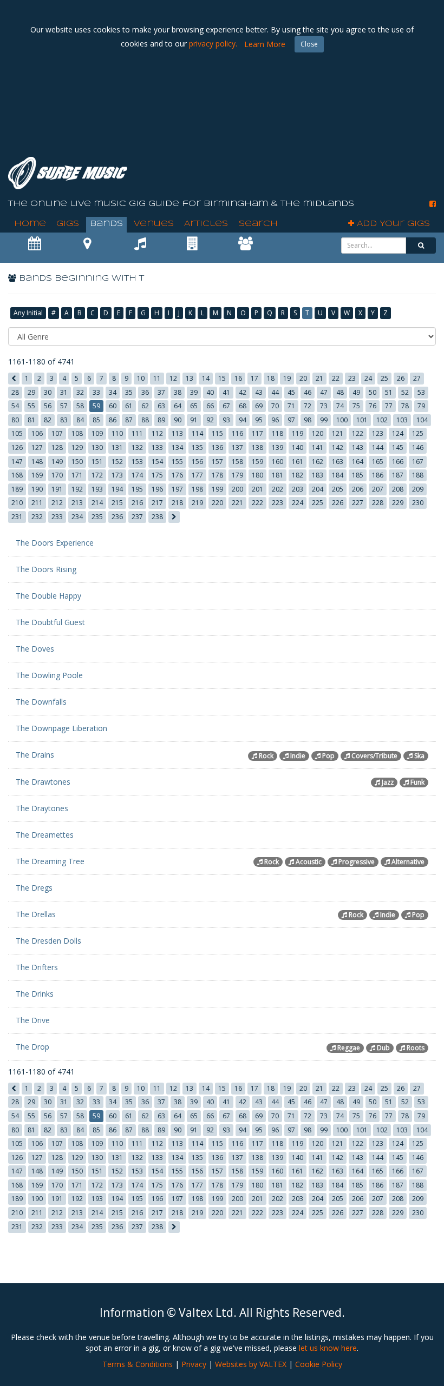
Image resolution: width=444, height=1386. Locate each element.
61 (129, 405)
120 (317, 433)
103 (402, 420)
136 (217, 447)
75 (356, 405)
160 (277, 461)
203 (297, 489)
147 (17, 461)
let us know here (328, 1348)
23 (352, 378)
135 (197, 447)
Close (309, 44)
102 (382, 420)
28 (15, 392)
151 (97, 461)
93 (226, 420)
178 (217, 475)
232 (37, 516)
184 (337, 475)
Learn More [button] (264, 44)
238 (157, 516)
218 (177, 502)
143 (357, 447)
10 (141, 378)
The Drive (33, 1020)
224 (297, 502)
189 (17, 489)
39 (194, 392)
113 (177, 433)
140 (297, 447)
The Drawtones (43, 782)
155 (177, 461)
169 (37, 475)
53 (421, 392)
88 (145, 420)
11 (157, 378)
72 (307, 405)
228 (377, 502)
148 (37, 461)
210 (17, 502)
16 (238, 378)
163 (337, 461)
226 (337, 502)
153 (137, 461)
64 (177, 405)
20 (303, 378)
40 (210, 392)
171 (77, 475)
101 (362, 420)
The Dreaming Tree (50, 861)
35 (129, 392)
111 (137, 433)
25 (384, 378)
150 (77, 461)
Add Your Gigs (392, 224)
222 (257, 502)
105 (17, 433)
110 (117, 433)
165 (377, 461)
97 (291, 420)
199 (217, 489)
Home (30, 224)
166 (397, 461)
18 (271, 378)
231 (17, 516)
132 (137, 447)
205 (337, 489)
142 (337, 447)
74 (340, 405)
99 (324, 420)
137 (237, 447)
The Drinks (35, 994)
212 (57, 502)
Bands (106, 224)
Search (258, 224)
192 (77, 489)
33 (96, 392)
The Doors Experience (55, 543)
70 (275, 405)
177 (197, 475)
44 (275, 392)
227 (357, 502)
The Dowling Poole (49, 675)
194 (117, 489)
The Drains (35, 755)
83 (64, 420)
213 (77, 502)
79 (421, 405)
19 (287, 378)
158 (237, 461)
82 (47, 420)
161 (297, 461)
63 (161, 405)
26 (400, 378)
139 (277, 447)
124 (397, 433)
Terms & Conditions (137, 1364)
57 (64, 405)
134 (177, 447)
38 (177, 392)
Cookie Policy (318, 1364)
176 (177, 475)
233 (57, 516)
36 (145, 392)
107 (57, 433)
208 (397, 489)
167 (417, 461)
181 (277, 475)
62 (145, 405)
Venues (154, 224)
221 (237, 502)
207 (377, 489)
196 (157, 489)
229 (397, 502)
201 (257, 489)
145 (397, 447)
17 (254, 378)
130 (97, 447)
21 (319, 378)
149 (57, 461)
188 (417, 475)
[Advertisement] (239, 119)
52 (405, 392)
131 (117, 447)
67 (226, 405)
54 (15, 405)
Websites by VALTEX (250, 1364)
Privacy (193, 1364)
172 (97, 475)
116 (237, 433)
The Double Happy (48, 596)
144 (377, 447)
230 (417, 502)
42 (242, 392)
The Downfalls (41, 702)
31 (64, 392)
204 (317, 489)
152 (117, 461)
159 (257, 461)
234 (77, 516)
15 (222, 378)
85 (96, 420)
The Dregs (34, 888)
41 (226, 392)
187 (397, 475)
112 (157, 433)
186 (377, 475)
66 (210, 405)
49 (356, 392)
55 (31, 405)
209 (417, 489)
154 (157, 461)
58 (80, 405)
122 (357, 433)
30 (47, 392)
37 (161, 392)
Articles (206, 224)
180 (257, 475)
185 (357, 475)
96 (275, 420)
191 (57, 489)
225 (317, 502)
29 (31, 392)
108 (77, 433)
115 (217, 433)
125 (417, 433)
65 (194, 405)
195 (137, 489)
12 (173, 378)
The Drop (32, 1047)
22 (335, 378)
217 (157, 502)
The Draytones (42, 808)
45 (291, 392)
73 (324, 405)
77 (389, 405)
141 (317, 447)
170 (57, 475)
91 (194, 420)
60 (112, 405)
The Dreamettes (45, 835)
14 (206, 378)
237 (137, 516)
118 (277, 433)
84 (80, 420)
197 (177, 489)
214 (97, 502)
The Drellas (36, 914)
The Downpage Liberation (61, 728)
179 (237, 475)
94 (242, 420)
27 (417, 378)
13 (189, 378)
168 (17, 475)
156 (197, 461)
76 (372, 405)
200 (237, 489)
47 (324, 392)
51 (389, 392)
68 (242, 405)
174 (137, 475)
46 (307, 392)
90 (177, 420)
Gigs (67, 224)
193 (97, 489)
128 (57, 447)
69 (259, 405)
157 (217, 461)
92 (210, 420)
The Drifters (37, 967)
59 (96, 405)
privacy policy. (213, 43)
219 (197, 502)
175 (157, 475)
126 (17, 447)
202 (277, 489)
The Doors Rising (46, 569)
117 (257, 433)
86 (112, 420)
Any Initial (28, 312)
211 (37, 502)
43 (259, 392)
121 (337, 433)
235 (97, 516)
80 (15, 420)
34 (112, 392)
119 (297, 433)
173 (117, 475)
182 (297, 475)
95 (259, 420)
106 (37, 433)
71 (291, 405)
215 (117, 502)
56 (47, 405)
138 (257, 447)
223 (277, 502)
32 (80, 392)
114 (197, 433)
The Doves (35, 649)
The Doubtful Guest (50, 622)
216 (137, 502)
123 (377, 433)
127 (37, 447)
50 (372, 392)
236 (117, 516)
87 (129, 420)
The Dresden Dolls (48, 941)
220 (217, 502)
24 (368, 378)
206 (357, 489)
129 (77, 447)
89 (161, 420)
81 (31, 420)
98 (307, 420)
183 (317, 475)
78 (405, 405)
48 (340, 392)
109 (97, 433)
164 (357, 461)
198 (197, 489)
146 (417, 447)
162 (317, 461)
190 (37, 489)
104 (422, 420)
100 (342, 420)
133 (157, 447)
